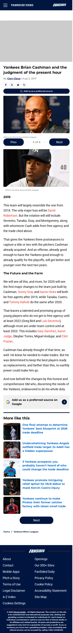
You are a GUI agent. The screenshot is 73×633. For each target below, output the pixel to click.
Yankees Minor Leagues (26, 531)
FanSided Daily (45, 571)
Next (59, 142)
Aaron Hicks (48, 292)
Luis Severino (50, 321)
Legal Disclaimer (14, 590)
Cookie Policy (44, 584)
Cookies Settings (14, 603)
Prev (14, 142)
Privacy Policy (44, 578)
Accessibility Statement (51, 590)
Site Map (41, 597)
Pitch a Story (11, 578)
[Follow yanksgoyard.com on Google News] (64, 402)
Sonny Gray (25, 292)
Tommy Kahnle (19, 302)
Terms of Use (12, 584)
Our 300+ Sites (44, 565)
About (7, 559)
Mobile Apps (11, 571)
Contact (8, 565)
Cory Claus (13, 78)
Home (6, 531)
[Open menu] (5, 5)
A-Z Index (9, 597)
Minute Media (19, 612)
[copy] (24, 84)
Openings (41, 559)
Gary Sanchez (46, 331)
